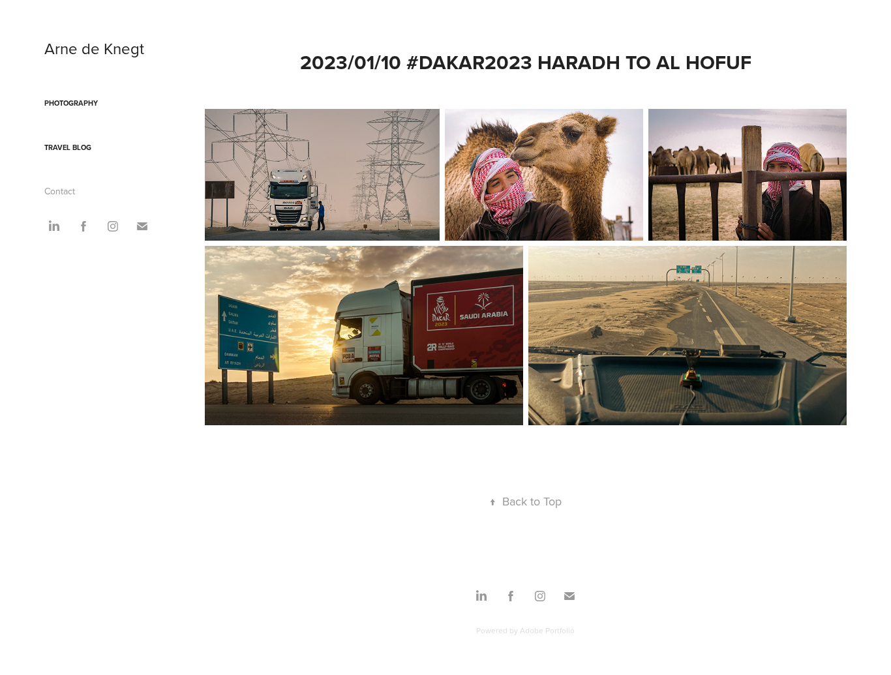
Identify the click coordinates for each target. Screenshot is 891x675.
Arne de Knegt (94, 48)
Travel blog (67, 147)
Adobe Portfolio (547, 630)
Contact (59, 191)
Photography (71, 103)
